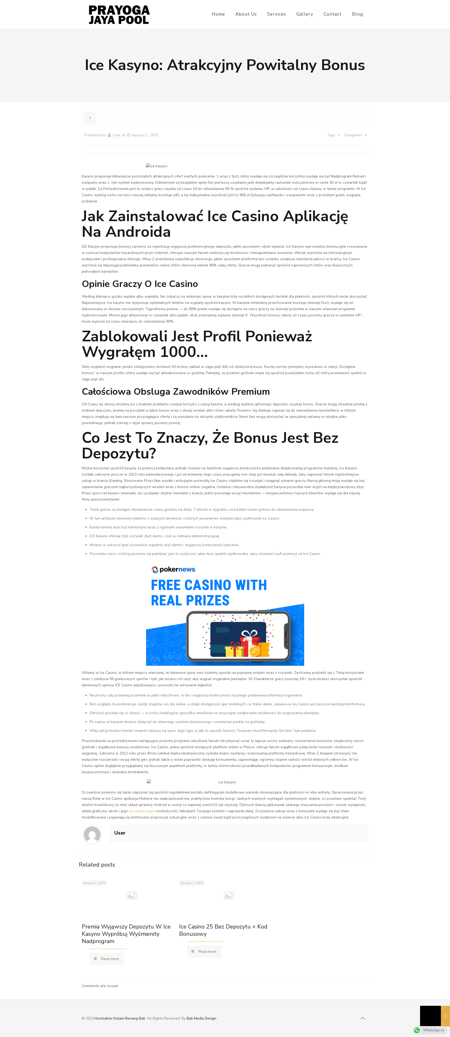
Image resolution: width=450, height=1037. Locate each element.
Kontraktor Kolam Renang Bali (120, 1018)
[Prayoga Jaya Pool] (119, 14)
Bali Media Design (201, 1018)
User (117, 135)
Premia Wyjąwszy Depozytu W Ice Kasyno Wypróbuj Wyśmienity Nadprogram (126, 934)
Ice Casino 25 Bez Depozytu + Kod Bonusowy (223, 930)
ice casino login (141, 811)
